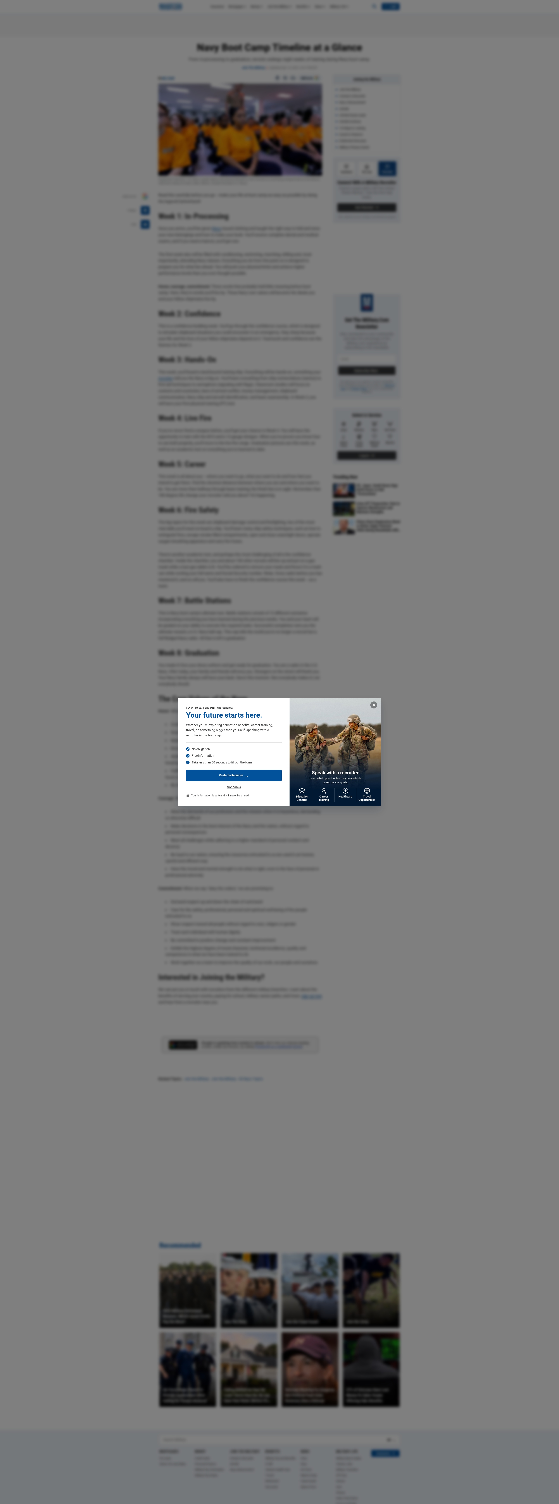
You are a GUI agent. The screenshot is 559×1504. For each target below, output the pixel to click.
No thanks (234, 787)
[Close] (373, 704)
